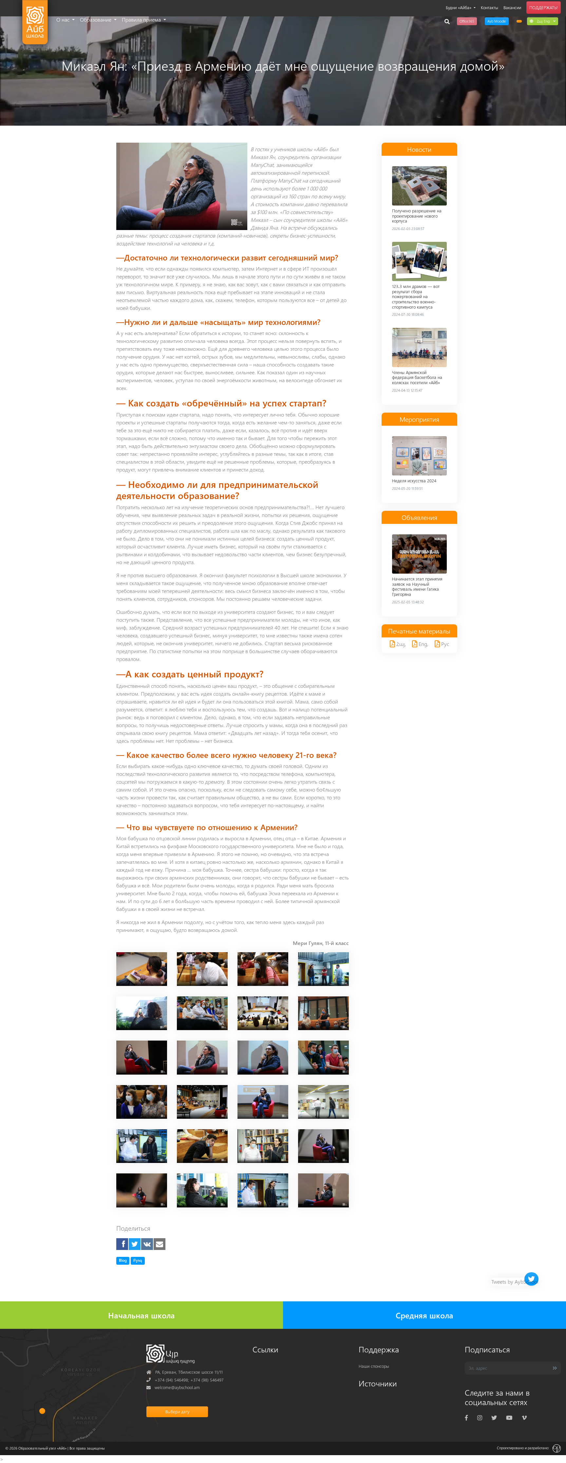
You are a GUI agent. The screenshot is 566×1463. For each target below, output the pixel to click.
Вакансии (512, 7)
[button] (542, 21)
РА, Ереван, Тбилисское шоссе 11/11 (184, 1372)
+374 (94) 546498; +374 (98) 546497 (185, 1380)
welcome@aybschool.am (173, 1387)
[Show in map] (42, 1411)
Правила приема (142, 19)
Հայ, (400, 643)
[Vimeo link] (524, 1417)
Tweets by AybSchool (514, 1281)
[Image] (141, 968)
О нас (63, 19)
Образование (96, 19)
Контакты (489, 7)
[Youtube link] (509, 1417)
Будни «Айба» (459, 7)
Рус (444, 643)
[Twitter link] (494, 1417)
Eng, (422, 643)
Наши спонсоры (374, 1366)
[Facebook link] (466, 1417)
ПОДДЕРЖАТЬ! (543, 7)
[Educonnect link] (519, 21)
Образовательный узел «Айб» (42, 1448)
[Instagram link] (479, 1417)
